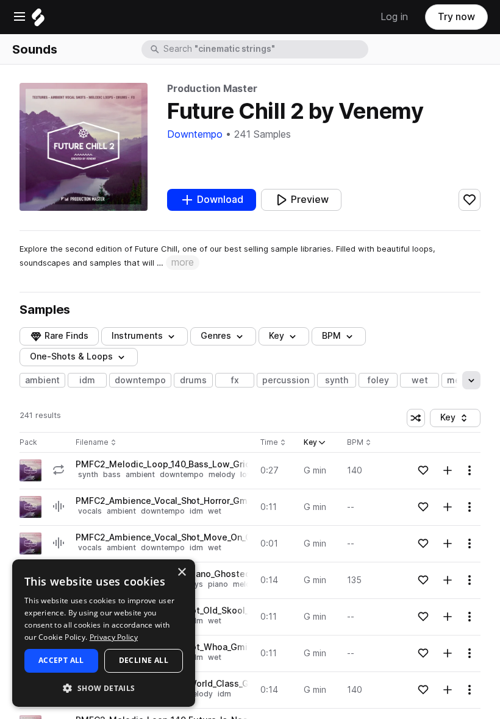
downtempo (140, 380)
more (182, 262)
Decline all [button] (143, 660)
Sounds (34, 49)
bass (112, 474)
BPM (331, 336)
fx (235, 380)
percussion (285, 380)
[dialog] (103, 633)
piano (218, 584)
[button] (103, 688)
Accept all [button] (61, 660)
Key (460, 420)
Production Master (212, 88)
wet (420, 380)
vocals (90, 510)
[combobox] (264, 49)
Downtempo (195, 134)
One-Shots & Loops (71, 356)
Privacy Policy (114, 637)
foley (378, 380)
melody (222, 474)
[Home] (38, 20)
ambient (42, 380)
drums (193, 380)
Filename (92, 442)
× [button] (181, 572)
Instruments (137, 336)
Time (273, 442)
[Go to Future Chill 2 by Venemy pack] (30, 470)
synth (336, 380)
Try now (456, 17)
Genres (216, 336)
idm (87, 380)
